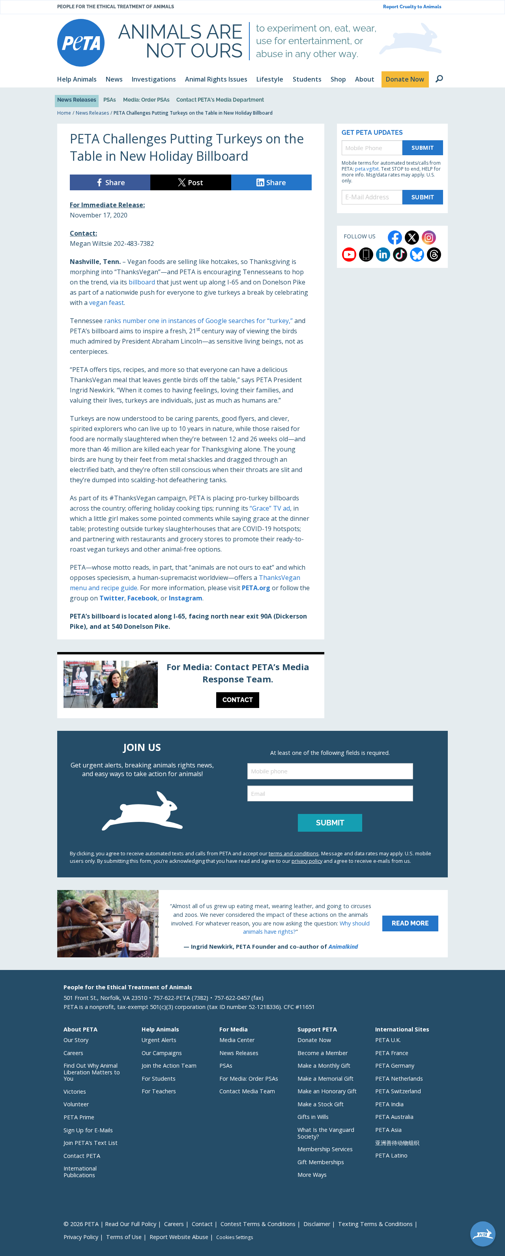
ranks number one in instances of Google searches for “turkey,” (198, 320)
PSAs (109, 100)
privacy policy (307, 860)
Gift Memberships (320, 1162)
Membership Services (325, 1149)
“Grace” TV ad (270, 508)
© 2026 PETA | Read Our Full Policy (110, 1224)
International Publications (80, 1172)
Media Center (236, 1040)
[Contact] (190, 686)
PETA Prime (79, 1117)
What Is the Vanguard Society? (325, 1133)
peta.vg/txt (367, 168)
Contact (202, 1224)
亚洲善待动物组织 (397, 1142)
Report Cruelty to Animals (412, 6)
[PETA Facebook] (395, 237)
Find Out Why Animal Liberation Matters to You (92, 1072)
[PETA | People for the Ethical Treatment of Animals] (81, 43)
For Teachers (159, 1091)
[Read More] (252, 923)
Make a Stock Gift (320, 1104)
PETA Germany (394, 1065)
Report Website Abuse (179, 1237)
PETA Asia (388, 1129)
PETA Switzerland (398, 1091)
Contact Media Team (247, 1091)
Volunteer (76, 1104)
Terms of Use (124, 1237)
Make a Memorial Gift (325, 1078)
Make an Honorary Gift (327, 1091)
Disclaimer (316, 1224)
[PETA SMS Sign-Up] (366, 254)
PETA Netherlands (399, 1078)
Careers (73, 1053)
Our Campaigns (162, 1053)
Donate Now (314, 1040)
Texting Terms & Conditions (375, 1224)
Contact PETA (82, 1155)
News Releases (76, 100)
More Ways (312, 1174)
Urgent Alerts (159, 1040)
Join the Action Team (169, 1065)
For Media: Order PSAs (248, 1078)
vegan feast (106, 302)
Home (64, 113)
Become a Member (322, 1053)
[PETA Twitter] (412, 237)
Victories (75, 1091)
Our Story (76, 1040)
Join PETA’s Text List (91, 1142)
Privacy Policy (81, 1237)
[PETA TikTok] (400, 254)
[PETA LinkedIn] (383, 254)
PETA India (389, 1104)
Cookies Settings (234, 1237)
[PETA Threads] (434, 254)
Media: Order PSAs (146, 100)
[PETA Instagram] (429, 237)
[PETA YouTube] (349, 254)
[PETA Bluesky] (417, 254)
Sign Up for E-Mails (88, 1130)
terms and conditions (294, 853)
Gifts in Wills (313, 1116)
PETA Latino (391, 1155)
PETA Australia (394, 1116)
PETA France (391, 1053)
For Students (159, 1078)
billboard (142, 282)
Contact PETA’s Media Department (220, 100)
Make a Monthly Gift (323, 1065)
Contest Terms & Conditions (258, 1224)
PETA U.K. (388, 1040)
